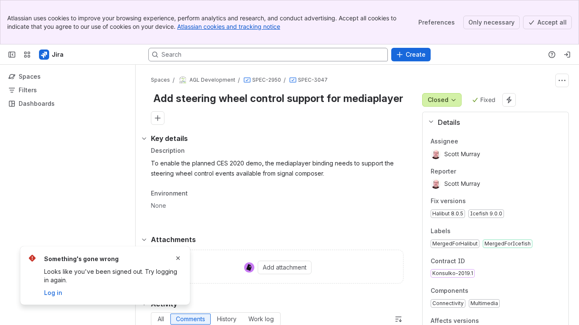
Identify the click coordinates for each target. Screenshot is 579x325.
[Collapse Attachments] (144, 239)
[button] (492, 122)
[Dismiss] (178, 258)
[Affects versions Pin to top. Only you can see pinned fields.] (485, 320)
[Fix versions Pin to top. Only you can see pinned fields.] (472, 201)
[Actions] (562, 80)
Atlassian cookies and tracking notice (228, 26)
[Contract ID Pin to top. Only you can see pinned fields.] (483, 261)
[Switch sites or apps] (27, 54)
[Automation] (509, 100)
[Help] (552, 54)
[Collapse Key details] (144, 138)
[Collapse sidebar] (12, 54)
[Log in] (567, 54)
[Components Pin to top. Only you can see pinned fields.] (475, 291)
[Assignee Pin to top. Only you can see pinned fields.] (476, 141)
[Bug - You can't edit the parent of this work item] (247, 80)
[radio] (161, 319)
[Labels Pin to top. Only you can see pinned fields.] (469, 231)
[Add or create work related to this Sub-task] (157, 118)
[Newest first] (398, 319)
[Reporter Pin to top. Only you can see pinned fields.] (474, 171)
